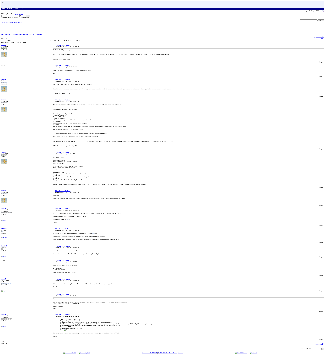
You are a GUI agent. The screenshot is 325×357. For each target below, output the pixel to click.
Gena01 (3, 208)
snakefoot (4, 228)
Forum (16, 8)
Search (10, 22)
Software (9, 8)
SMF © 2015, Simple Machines (167, 353)
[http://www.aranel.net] (4, 256)
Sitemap (180, 353)
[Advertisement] (162, 28)
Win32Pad (25, 34)
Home (4, 22)
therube (3, 45)
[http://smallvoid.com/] (4, 237)
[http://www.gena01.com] (4, 220)
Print (322, 38)
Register (20, 22)
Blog (22, 8)
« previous (317, 37)
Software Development (16, 34)
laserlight (4, 246)
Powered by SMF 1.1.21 (149, 353)
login (16, 14)
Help (7, 22)
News (3, 8)
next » (322, 37)
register (21, 14)
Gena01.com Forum (5, 34)
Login (16, 22)
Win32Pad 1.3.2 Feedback (35, 34)
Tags (13, 22)
